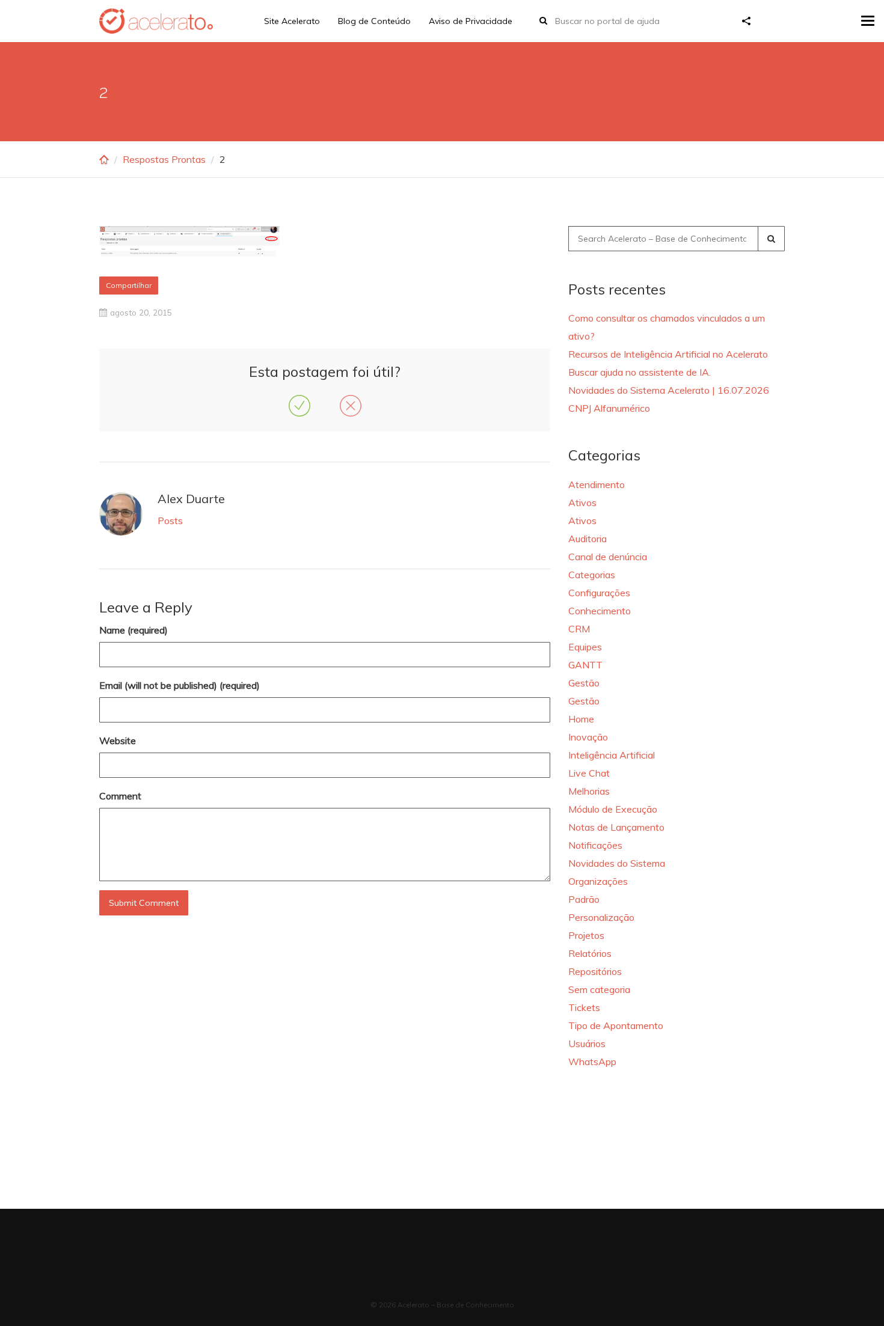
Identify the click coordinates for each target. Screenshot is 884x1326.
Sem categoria (599, 989)
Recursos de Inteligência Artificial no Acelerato (668, 354)
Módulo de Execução (612, 809)
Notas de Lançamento (616, 827)
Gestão (584, 683)
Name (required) (133, 630)
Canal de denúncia (607, 557)
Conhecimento (599, 611)
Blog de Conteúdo (374, 21)
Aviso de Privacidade (470, 21)
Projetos (586, 935)
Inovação (588, 737)
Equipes (585, 647)
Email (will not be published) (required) (179, 685)
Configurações (599, 593)
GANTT (585, 665)
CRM (579, 629)
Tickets (584, 1007)
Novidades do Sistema (616, 863)
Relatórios (590, 953)
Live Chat (589, 773)
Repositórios (595, 971)
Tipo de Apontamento (615, 1025)
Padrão (584, 899)
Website (117, 741)
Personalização (601, 917)
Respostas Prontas (164, 159)
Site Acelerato (292, 21)
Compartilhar (129, 285)
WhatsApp (592, 1062)
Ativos (582, 502)
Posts (170, 521)
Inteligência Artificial (611, 755)
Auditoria (587, 539)
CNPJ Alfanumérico (609, 408)
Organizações (598, 881)
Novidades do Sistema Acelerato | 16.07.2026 (668, 390)
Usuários (587, 1043)
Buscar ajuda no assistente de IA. (639, 372)
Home (581, 719)
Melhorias (589, 791)
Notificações (595, 845)
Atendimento (596, 484)
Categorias (591, 575)
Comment (120, 796)
